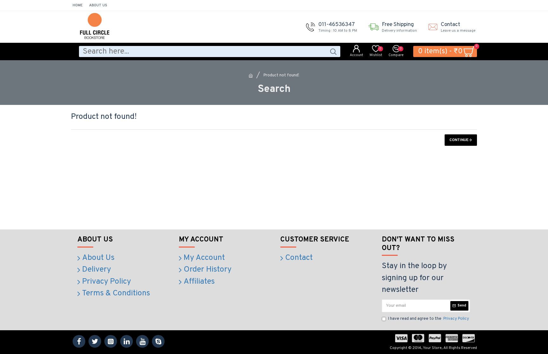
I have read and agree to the (428, 318)
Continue (458, 140)
